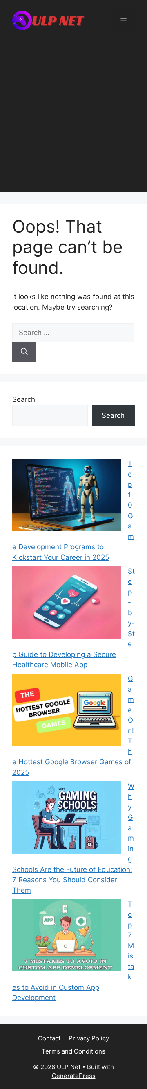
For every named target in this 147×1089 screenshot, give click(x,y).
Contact (49, 1038)
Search (23, 399)
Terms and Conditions (73, 1051)
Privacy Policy (89, 1038)
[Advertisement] (73, 118)
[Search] (24, 352)
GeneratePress (74, 1076)
